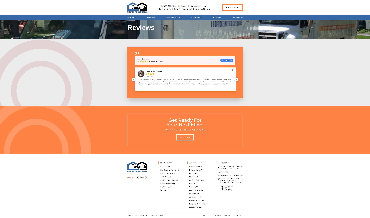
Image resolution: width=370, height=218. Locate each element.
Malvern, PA (193, 177)
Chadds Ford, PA (195, 197)
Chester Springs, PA (196, 180)
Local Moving (165, 167)
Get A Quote (232, 7)
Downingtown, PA (196, 170)
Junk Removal (165, 177)
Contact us (238, 18)
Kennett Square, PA (196, 200)
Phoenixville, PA (195, 207)
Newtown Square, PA (197, 204)
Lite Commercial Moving (169, 170)
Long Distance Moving (169, 180)
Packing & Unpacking (168, 173)
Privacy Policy (216, 215)
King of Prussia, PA (196, 190)
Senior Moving (165, 187)
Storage (163, 190)
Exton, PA (193, 173)
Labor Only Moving (167, 183)
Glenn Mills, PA (194, 194)
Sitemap (228, 215)
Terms (205, 215)
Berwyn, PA (193, 187)
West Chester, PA (196, 167)
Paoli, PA (192, 183)
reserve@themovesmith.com (231, 175)
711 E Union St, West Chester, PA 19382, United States (231, 167)
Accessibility (238, 215)
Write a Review (227, 60)
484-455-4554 (225, 172)
